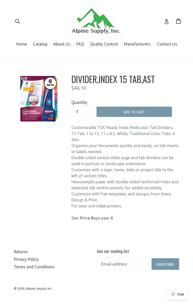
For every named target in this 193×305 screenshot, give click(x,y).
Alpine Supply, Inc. (39, 288)
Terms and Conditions (34, 267)
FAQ (80, 44)
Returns (21, 251)
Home (21, 44)
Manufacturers (137, 44)
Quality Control (104, 44)
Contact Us (167, 44)
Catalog (40, 44)
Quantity (79, 102)
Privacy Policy (26, 259)
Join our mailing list (112, 251)
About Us (61, 44)
